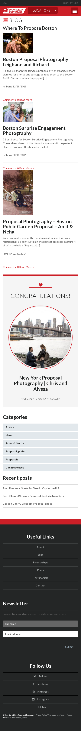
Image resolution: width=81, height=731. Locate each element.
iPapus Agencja (20, 717)
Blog (15, 20)
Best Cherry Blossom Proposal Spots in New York (33, 496)
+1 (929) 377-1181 (69, 3)
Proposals (12, 459)
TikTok (41, 707)
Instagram (42, 699)
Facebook (42, 683)
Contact (40, 585)
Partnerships (40, 562)
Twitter (42, 676)
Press (40, 570)
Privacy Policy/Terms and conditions (50, 715)
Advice (10, 427)
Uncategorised (15, 467)
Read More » (26, 99)
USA (5, 3)
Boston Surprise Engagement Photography (34, 130)
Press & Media (15, 443)
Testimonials (40, 577)
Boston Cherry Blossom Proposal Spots (27, 503)
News (9, 435)
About (40, 547)
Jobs (40, 554)
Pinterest (43, 691)
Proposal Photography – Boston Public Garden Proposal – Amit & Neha (38, 226)
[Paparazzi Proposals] (14, 10)
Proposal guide (15, 451)
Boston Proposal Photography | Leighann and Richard (37, 61)
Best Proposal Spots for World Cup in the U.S (31, 488)
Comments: (11, 99)
